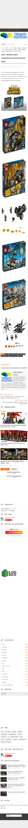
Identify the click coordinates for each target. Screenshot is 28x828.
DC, (9, 67)
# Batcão (16, 354)
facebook (13, 469)
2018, (18, 65)
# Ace (11, 354)
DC (3, 49)
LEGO (15, 49)
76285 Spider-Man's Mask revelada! (16, 792)
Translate (12, 510)
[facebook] (11, 30)
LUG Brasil (5, 677)
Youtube (4, 647)
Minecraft (5, 679)
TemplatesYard (14, 818)
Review (4, 650)
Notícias (3, 736)
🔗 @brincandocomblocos (14, 532)
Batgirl (19, 48)
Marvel (4, 655)
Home (2, 48)
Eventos (4, 674)
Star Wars (5, 658)
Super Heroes (12, 734)
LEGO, (19, 67)
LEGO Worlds (22, 739)
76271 (3, 431)
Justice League (9, 49)
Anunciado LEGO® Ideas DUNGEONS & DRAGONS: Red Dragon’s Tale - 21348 (13, 426)
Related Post (9, 407)
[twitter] (16, 30)
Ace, (21, 65)
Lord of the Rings (7, 685)
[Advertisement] (14, 14)
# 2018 (6, 354)
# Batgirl (21, 354)
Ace (10, 48)
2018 (7, 48)
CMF (3, 668)
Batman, (7, 67)
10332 (3, 450)
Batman (24, 48)
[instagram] (14, 30)
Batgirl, (3, 67)
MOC (3, 671)
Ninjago (4, 652)
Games (4, 660)
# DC (7, 356)
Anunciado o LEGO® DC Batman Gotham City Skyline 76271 (13, 444)
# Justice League (13, 356)
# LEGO (20, 356)
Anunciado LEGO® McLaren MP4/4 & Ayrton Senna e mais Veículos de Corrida (16, 786)
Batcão (14, 48)
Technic (4, 682)
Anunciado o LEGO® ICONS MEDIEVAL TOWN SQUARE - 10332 (12, 462)
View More (3, 411)
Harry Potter (6, 666)
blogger (5, 469)
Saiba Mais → (4, 808)
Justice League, (14, 67)
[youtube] (18, 30)
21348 (3, 413)
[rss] (9, 30)
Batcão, (24, 65)
